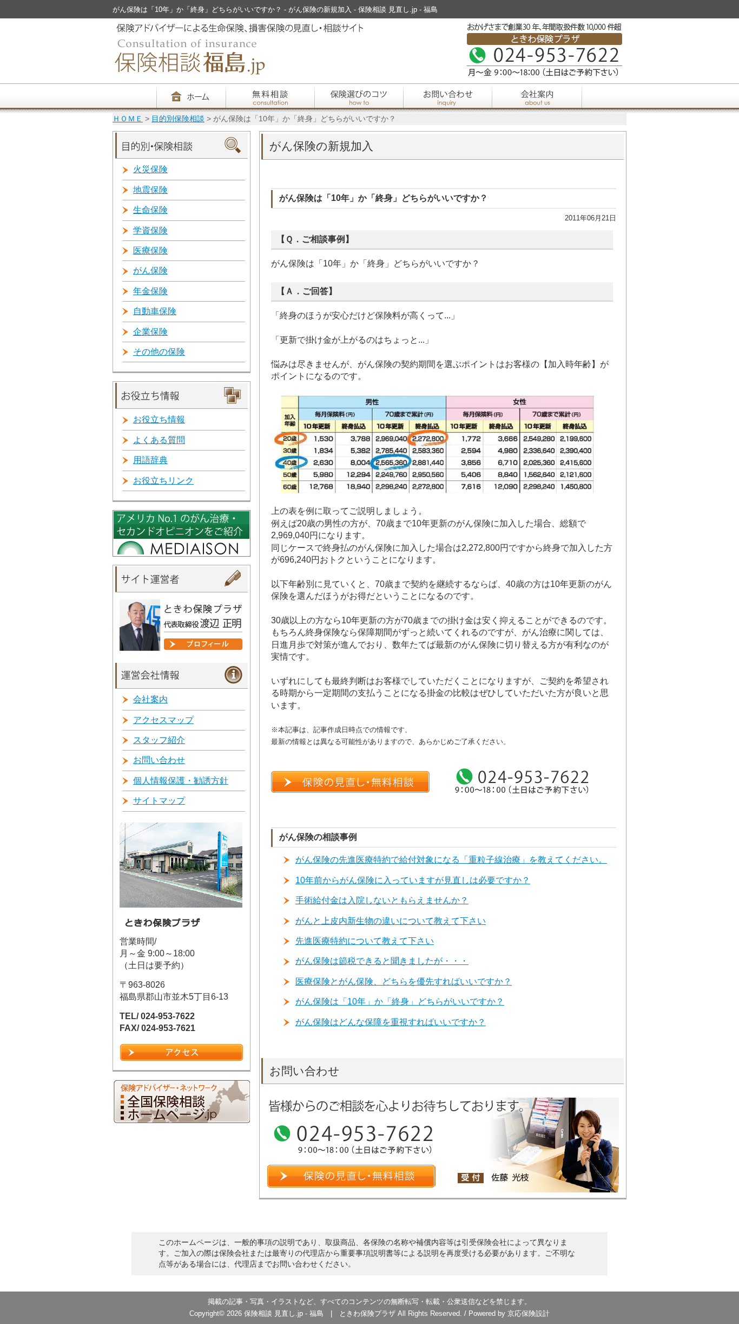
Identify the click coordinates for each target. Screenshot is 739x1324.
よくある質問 (159, 440)
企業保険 (150, 331)
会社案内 (150, 699)
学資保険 (150, 230)
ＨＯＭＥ (128, 119)
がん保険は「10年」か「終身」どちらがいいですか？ (399, 1001)
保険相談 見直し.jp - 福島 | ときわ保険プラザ (321, 1313)
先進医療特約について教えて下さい (364, 940)
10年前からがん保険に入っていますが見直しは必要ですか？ (412, 880)
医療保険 (150, 250)
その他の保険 (159, 351)
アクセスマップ (163, 720)
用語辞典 (150, 460)
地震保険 (150, 189)
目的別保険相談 (177, 119)
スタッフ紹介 (159, 740)
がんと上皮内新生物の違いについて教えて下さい (390, 920)
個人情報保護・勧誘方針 (180, 780)
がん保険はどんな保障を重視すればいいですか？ (390, 1022)
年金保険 (150, 291)
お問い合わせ (159, 760)
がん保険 (150, 270)
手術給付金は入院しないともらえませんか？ (382, 900)
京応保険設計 (528, 1313)
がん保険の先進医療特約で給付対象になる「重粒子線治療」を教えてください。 (451, 859)
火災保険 (150, 169)
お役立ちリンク (163, 480)
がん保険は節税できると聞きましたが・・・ (382, 961)
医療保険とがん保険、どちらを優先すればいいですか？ (403, 981)
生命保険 (150, 209)
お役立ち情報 (159, 419)
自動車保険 (154, 311)
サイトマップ (159, 800)
